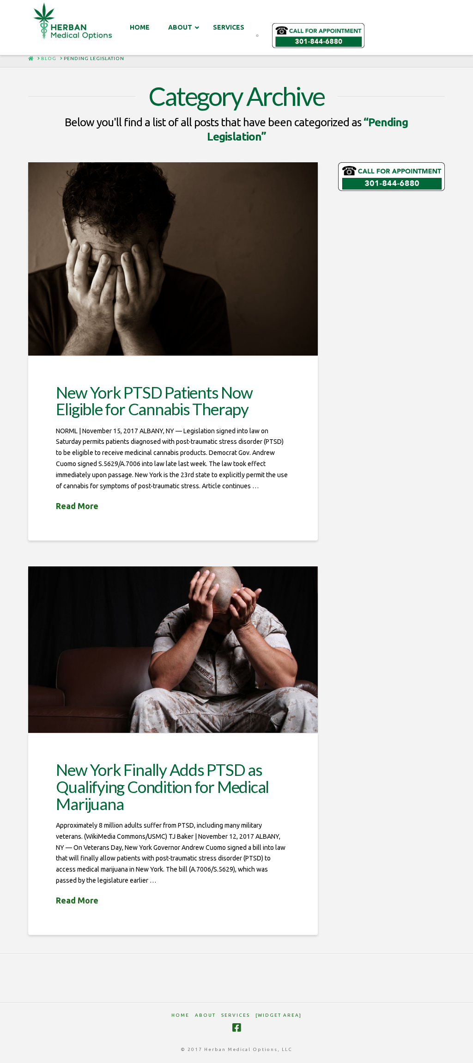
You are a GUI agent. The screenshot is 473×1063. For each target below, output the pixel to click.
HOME (180, 1015)
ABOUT (205, 1015)
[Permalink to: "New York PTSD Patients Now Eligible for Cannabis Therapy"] (173, 259)
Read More (77, 505)
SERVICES (235, 1015)
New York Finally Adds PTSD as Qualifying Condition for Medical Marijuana (162, 786)
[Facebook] (236, 1027)
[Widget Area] (278, 1015)
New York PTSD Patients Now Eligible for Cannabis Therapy (154, 400)
